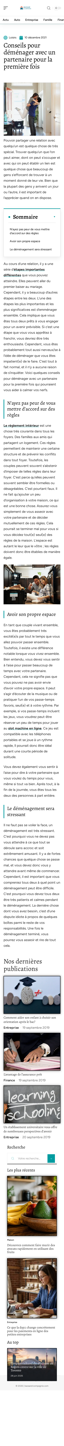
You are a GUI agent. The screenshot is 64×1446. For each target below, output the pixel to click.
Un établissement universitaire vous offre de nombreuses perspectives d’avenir (30, 1129)
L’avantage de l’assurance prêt (23, 1074)
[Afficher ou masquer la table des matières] (47, 217)
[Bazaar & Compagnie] (26, 8)
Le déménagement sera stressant (31, 249)
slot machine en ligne (25, 728)
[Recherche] (48, 8)
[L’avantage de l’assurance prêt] (32, 1051)
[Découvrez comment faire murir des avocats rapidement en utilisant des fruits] (32, 1206)
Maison (10, 1240)
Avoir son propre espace (25, 241)
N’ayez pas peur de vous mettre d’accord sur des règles (30, 231)
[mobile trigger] (7, 8)
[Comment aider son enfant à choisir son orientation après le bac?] (32, 995)
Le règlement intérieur (21, 426)
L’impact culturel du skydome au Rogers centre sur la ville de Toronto (32, 1366)
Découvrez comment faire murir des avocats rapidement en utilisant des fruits (31, 1248)
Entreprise (11, 1027)
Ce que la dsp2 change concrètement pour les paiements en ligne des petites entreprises (31, 1330)
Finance (9, 1080)
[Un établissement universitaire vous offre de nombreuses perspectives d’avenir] (32, 1104)
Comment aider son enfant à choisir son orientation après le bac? (30, 1019)
